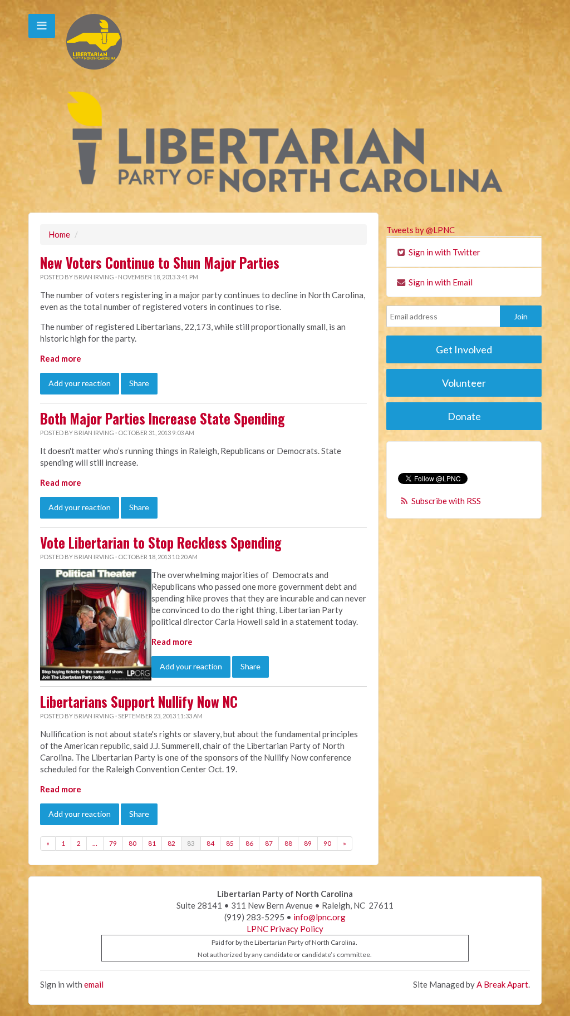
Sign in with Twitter (443, 252)
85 (230, 843)
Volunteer (464, 383)
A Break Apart (502, 984)
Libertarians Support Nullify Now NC (139, 702)
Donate (464, 416)
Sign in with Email (440, 282)
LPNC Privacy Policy (285, 929)
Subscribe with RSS (446, 501)
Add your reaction (79, 383)
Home (59, 234)
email (94, 984)
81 (152, 843)
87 (269, 843)
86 (249, 843)
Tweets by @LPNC (420, 230)
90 (327, 843)
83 (191, 843)
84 (210, 843)
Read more (60, 358)
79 (113, 843)
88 (288, 843)
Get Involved (464, 349)
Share (139, 383)
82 (171, 843)
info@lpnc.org (319, 917)
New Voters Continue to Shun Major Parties (159, 263)
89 (308, 843)
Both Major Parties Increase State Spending (162, 418)
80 (132, 843)
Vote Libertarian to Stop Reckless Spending (161, 542)
